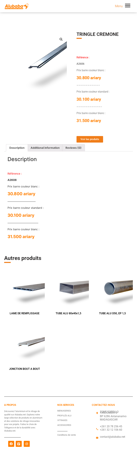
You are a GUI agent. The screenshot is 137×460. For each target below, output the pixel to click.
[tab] (17, 148)
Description (17, 147)
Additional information (45, 147)
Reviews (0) (73, 147)
